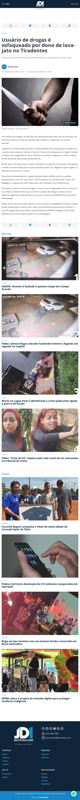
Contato (44, 780)
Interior (5, 764)
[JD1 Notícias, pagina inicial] (40, 4)
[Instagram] (47, 728)
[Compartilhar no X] (50, 25)
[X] (50, 728)
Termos (44, 774)
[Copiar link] (69, 25)
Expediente (45, 784)
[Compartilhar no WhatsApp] (11, 25)
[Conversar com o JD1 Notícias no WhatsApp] (74, 794)
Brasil (4, 754)
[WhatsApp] (62, 728)
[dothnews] (43, 797)
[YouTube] (54, 728)
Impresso (45, 757)
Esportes (5, 757)
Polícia (5, 761)
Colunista (45, 754)
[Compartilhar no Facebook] (30, 25)
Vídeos (5, 777)
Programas (6, 774)
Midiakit (44, 777)
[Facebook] (43, 728)
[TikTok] (58, 728)
